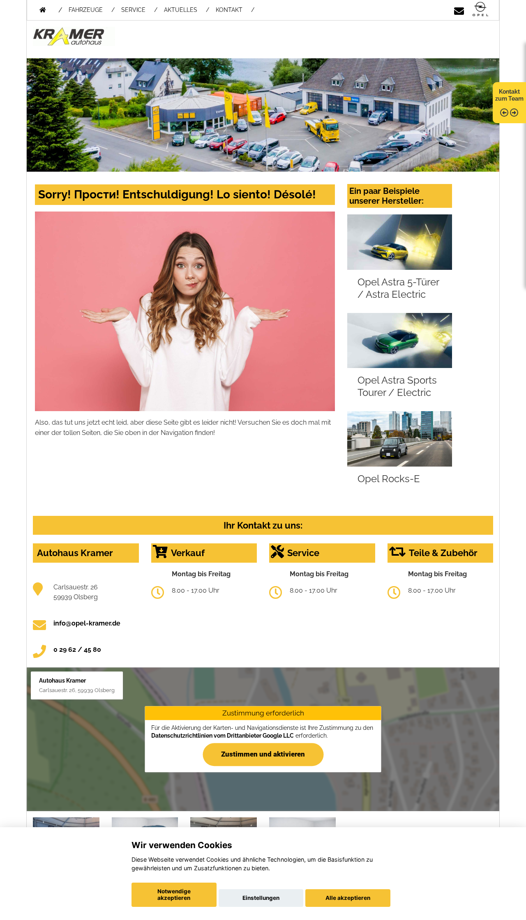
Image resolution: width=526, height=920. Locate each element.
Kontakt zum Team (509, 95)
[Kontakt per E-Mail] (459, 9)
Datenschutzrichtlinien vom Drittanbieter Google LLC (222, 735)
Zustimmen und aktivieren (263, 754)
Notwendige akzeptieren (174, 894)
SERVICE (133, 10)
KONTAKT (229, 10)
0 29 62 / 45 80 (77, 649)
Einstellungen (260, 898)
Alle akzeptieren (347, 898)
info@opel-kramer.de (86, 623)
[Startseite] (480, 9)
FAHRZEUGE (86, 10)
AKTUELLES (180, 10)
